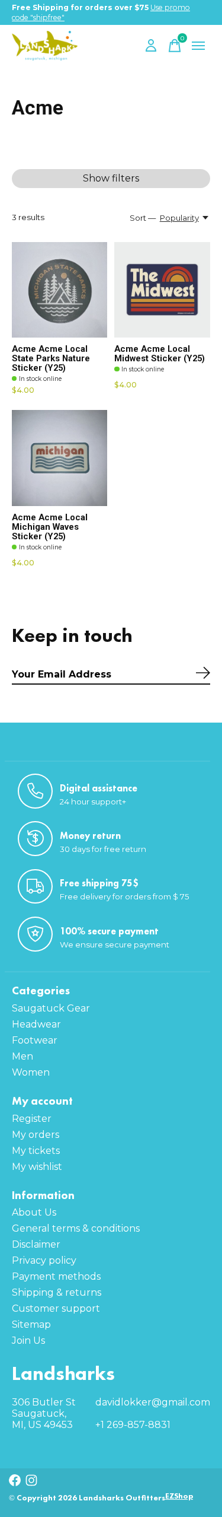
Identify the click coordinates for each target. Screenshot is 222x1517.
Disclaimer (36, 1244)
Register (32, 1118)
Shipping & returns (56, 1292)
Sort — (143, 217)
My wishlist (37, 1166)
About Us (34, 1212)
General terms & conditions (76, 1228)
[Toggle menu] (198, 46)
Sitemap (31, 1324)
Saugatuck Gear (51, 1008)
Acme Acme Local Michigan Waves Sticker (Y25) (50, 527)
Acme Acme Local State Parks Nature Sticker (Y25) (51, 358)
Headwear (36, 1024)
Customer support (56, 1308)
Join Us (28, 1340)
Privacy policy (44, 1260)
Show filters (111, 178)
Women (31, 1072)
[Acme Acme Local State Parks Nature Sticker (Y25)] (59, 290)
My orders (35, 1134)
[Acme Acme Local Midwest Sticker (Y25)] (162, 290)
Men (22, 1056)
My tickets (36, 1150)
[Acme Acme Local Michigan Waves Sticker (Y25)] (59, 457)
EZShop (179, 1496)
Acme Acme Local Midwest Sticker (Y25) (159, 354)
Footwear (34, 1040)
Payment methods (56, 1276)
